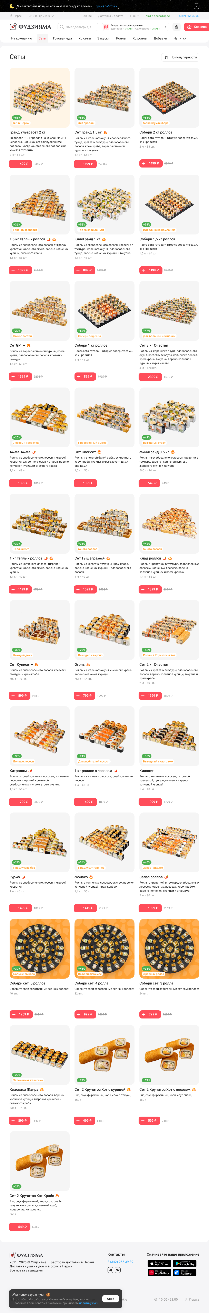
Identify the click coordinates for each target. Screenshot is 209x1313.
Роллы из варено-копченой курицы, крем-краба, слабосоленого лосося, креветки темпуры (37, 355)
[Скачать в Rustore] (185, 1272)
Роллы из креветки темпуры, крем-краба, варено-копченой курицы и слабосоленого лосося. (102, 568)
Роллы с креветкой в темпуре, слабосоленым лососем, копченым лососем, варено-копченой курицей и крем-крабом (169, 568)
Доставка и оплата (110, 16)
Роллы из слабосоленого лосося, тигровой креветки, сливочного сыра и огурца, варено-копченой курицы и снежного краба (40, 461)
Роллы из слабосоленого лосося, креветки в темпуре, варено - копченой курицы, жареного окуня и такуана (168, 461)
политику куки (88, 1303)
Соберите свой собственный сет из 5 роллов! (39, 988)
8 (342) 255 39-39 (120, 1262)
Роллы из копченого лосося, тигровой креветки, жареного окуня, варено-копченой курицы (39, 568)
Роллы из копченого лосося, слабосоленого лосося (103, 778)
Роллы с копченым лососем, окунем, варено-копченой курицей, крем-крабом (104, 884)
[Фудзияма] (30, 27)
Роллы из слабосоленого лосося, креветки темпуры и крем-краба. (38, 672)
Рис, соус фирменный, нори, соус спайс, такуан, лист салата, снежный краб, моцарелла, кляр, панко (36, 1205)
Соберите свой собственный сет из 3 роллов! (169, 988)
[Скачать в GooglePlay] (185, 1263)
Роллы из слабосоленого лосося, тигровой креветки (38, 884)
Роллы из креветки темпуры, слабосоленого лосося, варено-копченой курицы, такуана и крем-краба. (168, 674)
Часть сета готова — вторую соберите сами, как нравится (168, 139)
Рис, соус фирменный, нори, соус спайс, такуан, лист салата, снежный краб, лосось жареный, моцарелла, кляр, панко (168, 1095)
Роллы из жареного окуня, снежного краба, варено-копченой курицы (103, 672)
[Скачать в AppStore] (159, 1263)
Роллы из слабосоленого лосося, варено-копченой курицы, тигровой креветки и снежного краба (37, 1099)
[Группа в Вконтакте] (118, 1270)
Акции (87, 16)
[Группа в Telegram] (110, 1270)
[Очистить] (94, 26)
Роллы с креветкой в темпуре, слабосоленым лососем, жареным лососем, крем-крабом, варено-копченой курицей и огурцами (169, 886)
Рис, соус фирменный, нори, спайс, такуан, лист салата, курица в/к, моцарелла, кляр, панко (102, 1095)
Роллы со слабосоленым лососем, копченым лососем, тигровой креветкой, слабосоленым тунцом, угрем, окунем (39, 780)
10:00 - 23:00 (168, 1299)
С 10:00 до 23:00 (40, 16)
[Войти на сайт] (176, 27)
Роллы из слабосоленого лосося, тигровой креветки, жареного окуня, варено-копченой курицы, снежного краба (39, 249)
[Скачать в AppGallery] (159, 1272)
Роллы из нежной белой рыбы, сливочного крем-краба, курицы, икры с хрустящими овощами (102, 461)
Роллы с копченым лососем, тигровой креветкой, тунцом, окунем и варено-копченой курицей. (164, 780)
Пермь (193, 1299)
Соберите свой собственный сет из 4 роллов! (104, 988)
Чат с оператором (158, 15)
